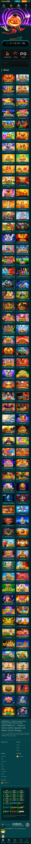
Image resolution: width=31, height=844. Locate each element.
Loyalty (17, 747)
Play (20, 39)
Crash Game (3, 771)
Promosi (18, 745)
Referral (18, 750)
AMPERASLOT (4, 733)
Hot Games (3, 756)
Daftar (24, 1)
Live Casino (3, 761)
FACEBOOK (6, 782)
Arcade (2, 774)
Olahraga (3, 769)
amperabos (21, 756)
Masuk (17, 1)
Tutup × (3, 826)
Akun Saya (27, 842)
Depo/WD (15, 842)
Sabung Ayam (4, 776)
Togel (2, 766)
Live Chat (21, 842)
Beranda (3, 842)
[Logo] (5, 1)
